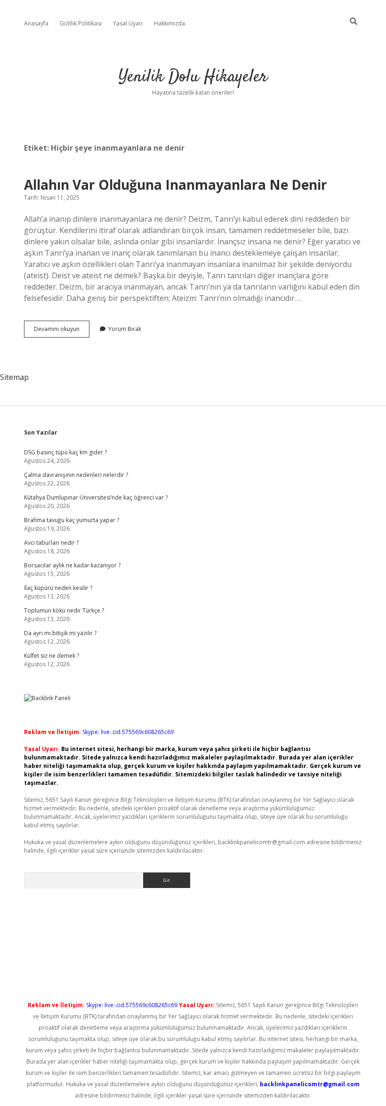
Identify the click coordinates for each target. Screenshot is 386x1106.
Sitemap (14, 377)
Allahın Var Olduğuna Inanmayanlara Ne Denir (175, 185)
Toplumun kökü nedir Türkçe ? (64, 610)
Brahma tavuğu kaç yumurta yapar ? (71, 520)
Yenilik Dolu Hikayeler (193, 77)
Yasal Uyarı (128, 23)
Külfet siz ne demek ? (51, 656)
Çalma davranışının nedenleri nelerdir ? (76, 475)
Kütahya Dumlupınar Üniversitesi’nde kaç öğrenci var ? (96, 497)
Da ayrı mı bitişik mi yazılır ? (60, 633)
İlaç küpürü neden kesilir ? (58, 588)
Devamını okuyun (61, 331)
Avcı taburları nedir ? (51, 543)
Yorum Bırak (124, 329)
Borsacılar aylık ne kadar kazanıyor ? (72, 565)
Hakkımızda (169, 23)
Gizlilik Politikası (81, 23)
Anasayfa (36, 23)
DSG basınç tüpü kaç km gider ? (65, 452)
